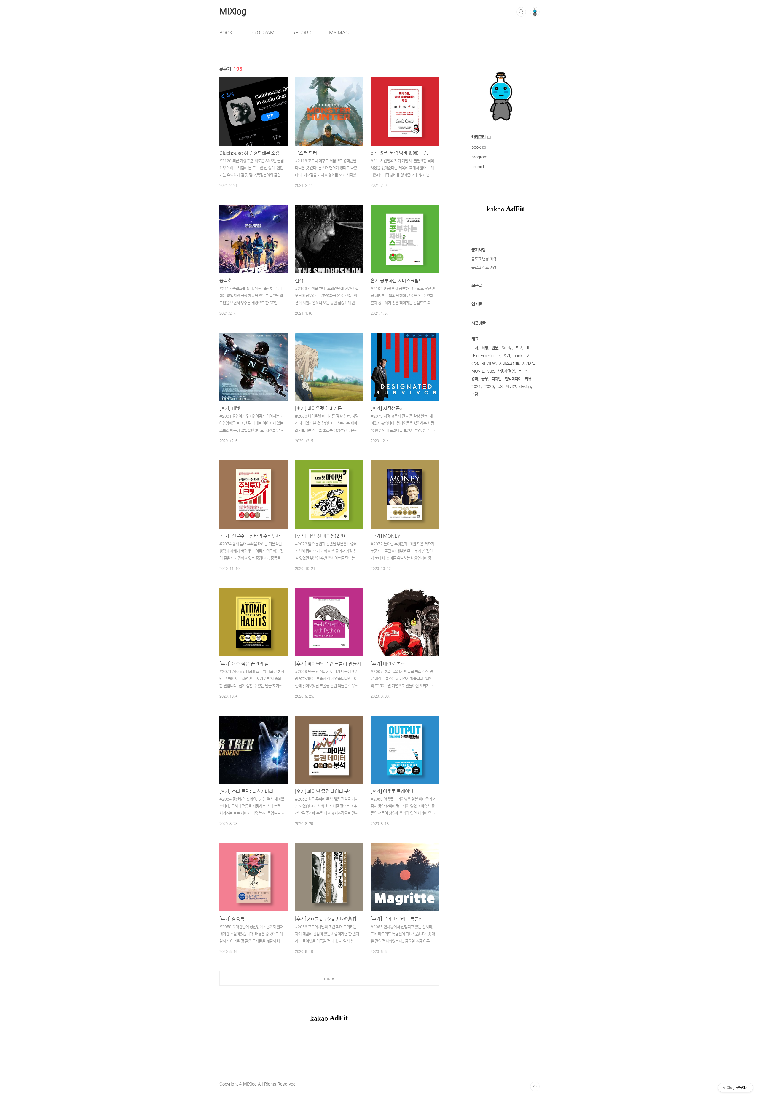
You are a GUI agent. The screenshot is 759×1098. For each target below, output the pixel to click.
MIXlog (232, 11)
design (525, 386)
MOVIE (477, 371)
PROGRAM (263, 32)
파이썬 (511, 386)
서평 (484, 348)
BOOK (226, 32)
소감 (474, 394)
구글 (529, 356)
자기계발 (528, 363)
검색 (521, 11)
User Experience (485, 356)
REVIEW (488, 363)
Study (507, 348)
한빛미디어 (513, 379)
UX (500, 386)
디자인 (496, 379)
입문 (495, 348)
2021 (476, 386)
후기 (506, 356)
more (329, 978)
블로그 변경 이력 (483, 259)
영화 (474, 379)
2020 (489, 386)
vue (490, 371)
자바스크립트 (509, 363)
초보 (518, 348)
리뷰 (528, 379)
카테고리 (479, 137)
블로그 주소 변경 (483, 267)
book (476, 147)
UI (527, 348)
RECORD (301, 32)
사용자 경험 (506, 371)
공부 (484, 379)
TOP (535, 1086)
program (479, 157)
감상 (474, 363)
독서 (474, 348)
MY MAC (339, 32)
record (477, 166)
